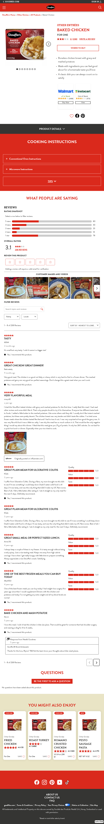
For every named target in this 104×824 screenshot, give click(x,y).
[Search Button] (99, 7)
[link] (65, 102)
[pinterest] (83, 116)
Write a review (87, 39)
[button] (48, 44)
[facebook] (78, 116)
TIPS (50, 181)
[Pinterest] (53, 782)
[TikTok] (67, 782)
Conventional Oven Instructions (25, 159)
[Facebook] (38, 782)
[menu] (4, 7)
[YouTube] (61, 782)
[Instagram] (45, 782)
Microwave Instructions (20, 169)
